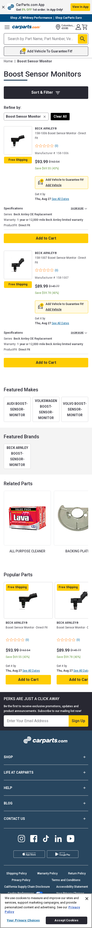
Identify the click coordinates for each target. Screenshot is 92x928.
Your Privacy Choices (23, 920)
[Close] (87, 898)
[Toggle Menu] (7, 27)
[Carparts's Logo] (26, 27)
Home (8, 61)
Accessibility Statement (72, 886)
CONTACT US (14, 819)
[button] (46, 7)
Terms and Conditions (66, 880)
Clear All (60, 116)
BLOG (8, 803)
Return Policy (77, 873)
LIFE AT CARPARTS (18, 772)
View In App (80, 7)
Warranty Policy (47, 873)
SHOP (8, 757)
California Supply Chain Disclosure (27, 886)
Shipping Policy (16, 873)
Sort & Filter (42, 92)
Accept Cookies (66, 920)
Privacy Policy (21, 880)
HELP (8, 788)
